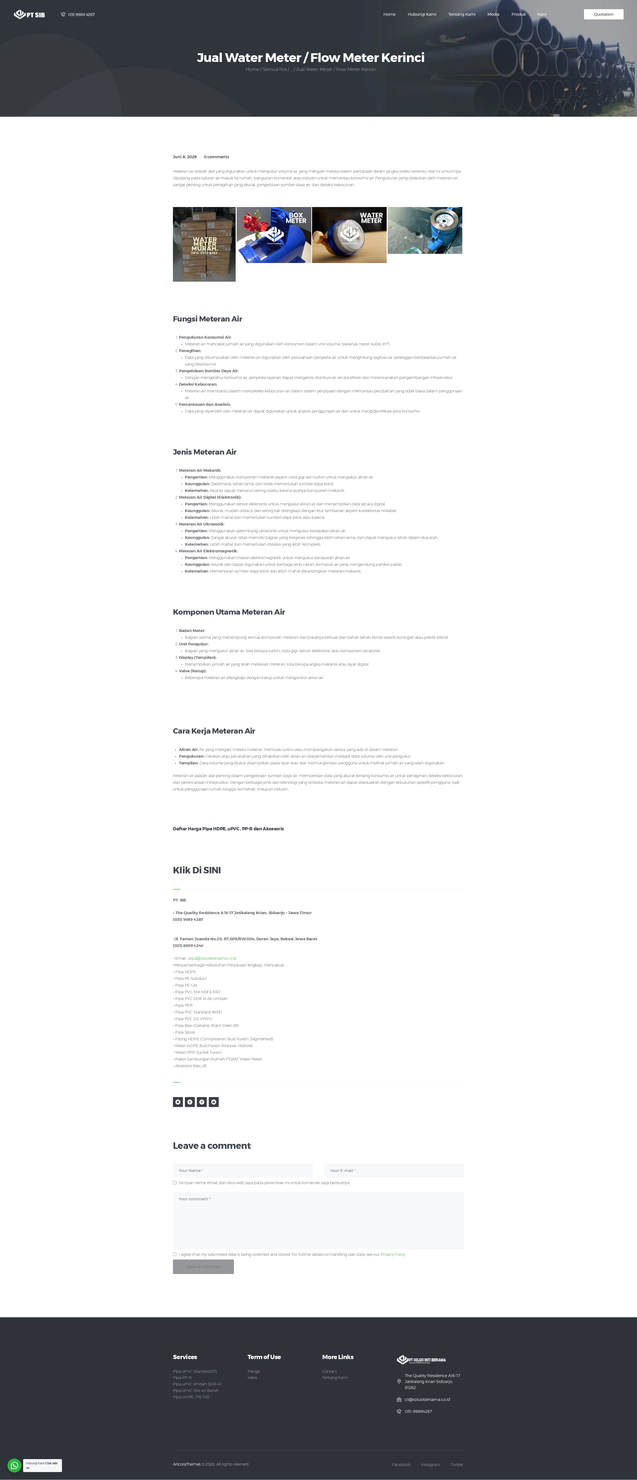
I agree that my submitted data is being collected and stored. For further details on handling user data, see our (292, 1255)
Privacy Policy (392, 1255)
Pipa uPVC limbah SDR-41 (197, 1384)
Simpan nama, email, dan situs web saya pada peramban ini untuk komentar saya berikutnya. (264, 1183)
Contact (329, 1372)
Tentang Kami (335, 1378)
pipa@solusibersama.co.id (212, 958)
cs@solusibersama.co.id (427, 1400)
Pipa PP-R (182, 1378)
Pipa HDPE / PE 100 (191, 1397)
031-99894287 (418, 1412)
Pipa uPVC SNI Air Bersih (196, 1391)
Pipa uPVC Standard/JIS (195, 1372)
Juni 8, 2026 (185, 157)
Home (252, 69)
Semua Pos (275, 69)
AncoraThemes (187, 1464)
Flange (254, 1372)
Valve (252, 1378)
